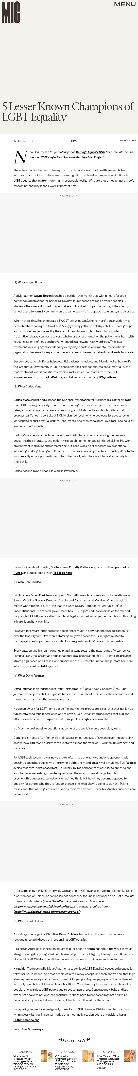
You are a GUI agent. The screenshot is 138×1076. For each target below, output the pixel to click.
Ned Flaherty (25, 141)
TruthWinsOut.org (50, 377)
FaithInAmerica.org (26, 1019)
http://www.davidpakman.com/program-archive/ (47, 911)
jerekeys (37, 1029)
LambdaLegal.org (46, 666)
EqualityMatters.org (82, 567)
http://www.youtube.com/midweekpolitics (42, 906)
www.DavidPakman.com (60, 901)
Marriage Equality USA (90, 152)
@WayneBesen (107, 377)
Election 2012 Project (44, 157)
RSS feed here (62, 572)
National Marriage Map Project (84, 157)
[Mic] (11, 12)
